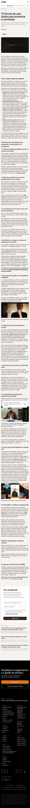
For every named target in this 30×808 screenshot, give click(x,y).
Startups (4, 741)
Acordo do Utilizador (19, 785)
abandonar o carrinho (10, 250)
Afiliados (5, 737)
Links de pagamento (7, 711)
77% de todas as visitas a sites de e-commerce (13, 334)
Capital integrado (21, 717)
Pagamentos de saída (8, 720)
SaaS (4, 732)
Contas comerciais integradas (21, 715)
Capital (4, 718)
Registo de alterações (19, 723)
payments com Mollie (16, 578)
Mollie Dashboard (20, 173)
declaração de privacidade (12, 613)
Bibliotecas (19, 730)
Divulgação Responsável (21, 787)
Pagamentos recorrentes (8, 714)
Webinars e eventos (21, 745)
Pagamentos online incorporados (21, 708)
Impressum (15, 789)
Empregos (5, 759)
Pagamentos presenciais (8, 712)
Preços (4, 763)
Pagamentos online (7, 707)
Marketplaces (6, 730)
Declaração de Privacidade (9, 787)
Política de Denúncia (8, 789)
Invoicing (5, 716)
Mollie (20, 351)
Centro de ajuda (6, 746)
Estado (18, 732)
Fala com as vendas (7, 749)
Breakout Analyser (18, 459)
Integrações (20, 729)
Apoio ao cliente (6, 747)
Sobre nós (5, 757)
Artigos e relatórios (21, 743)
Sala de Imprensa (6, 761)
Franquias (5, 728)
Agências (5, 739)
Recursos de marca (21, 739)
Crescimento (4, 8)
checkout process (15, 246)
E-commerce (5, 727)
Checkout (5, 709)
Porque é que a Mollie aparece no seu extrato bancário (10, 752)
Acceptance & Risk (7, 722)
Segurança (5, 765)
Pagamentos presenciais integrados (20, 712)
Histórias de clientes (22, 741)
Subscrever (15, 618)
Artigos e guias (20, 737)
